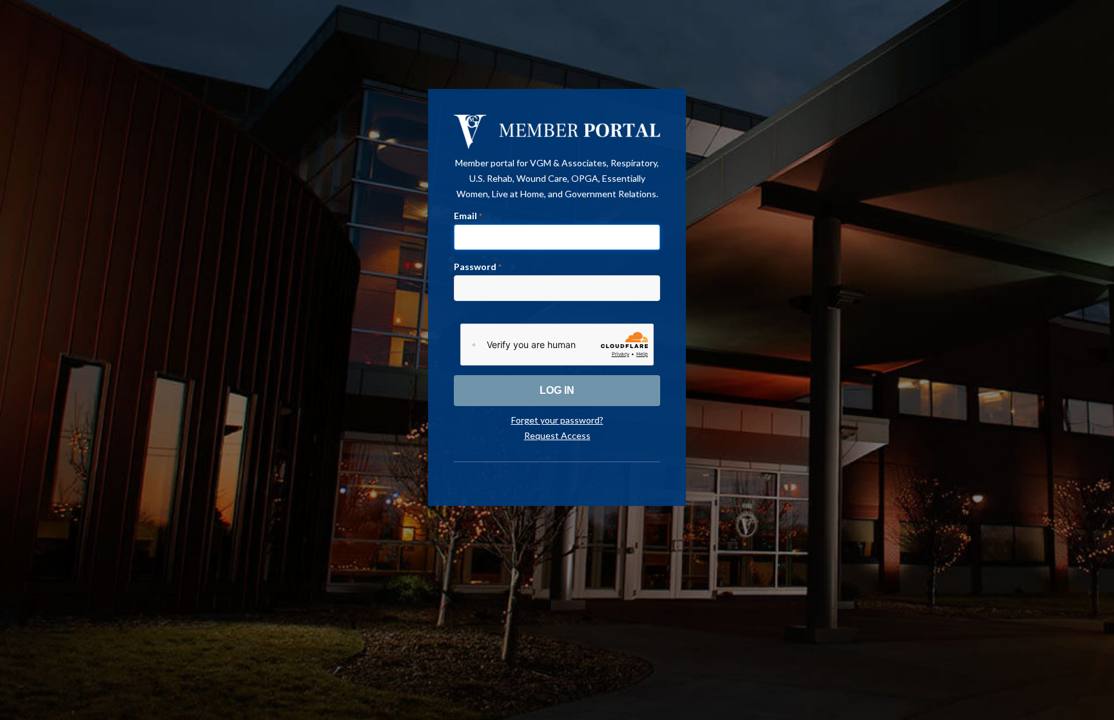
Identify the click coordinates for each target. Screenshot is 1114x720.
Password (478, 266)
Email (468, 215)
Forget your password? (557, 419)
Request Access (557, 435)
